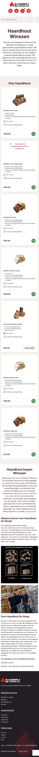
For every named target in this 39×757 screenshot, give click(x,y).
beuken (31, 493)
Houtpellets (4, 719)
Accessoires (4, 722)
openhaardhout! (30, 511)
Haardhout (4, 715)
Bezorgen (4, 699)
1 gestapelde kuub (14, 537)
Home (2, 19)
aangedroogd (13, 528)
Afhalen (3, 735)
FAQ (2, 739)
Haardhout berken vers (10, 377)
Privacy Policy (23, 751)
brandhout (24, 501)
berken (25, 493)
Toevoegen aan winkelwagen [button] (33, 134)
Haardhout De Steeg (8, 623)
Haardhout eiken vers (10, 431)
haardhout (18, 478)
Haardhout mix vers (9, 217)
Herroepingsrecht (6, 702)
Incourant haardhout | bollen (12, 324)
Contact (3, 737)
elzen (7, 496)
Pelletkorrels (5, 717)
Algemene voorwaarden (8, 751)
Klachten (3, 704)
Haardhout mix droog (10, 110)
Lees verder (29, 348)
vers (5, 528)
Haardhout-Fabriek (18, 653)
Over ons (4, 732)
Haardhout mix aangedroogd (12, 164)
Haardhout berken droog (11, 271)
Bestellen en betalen (7, 697)
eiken (20, 493)
